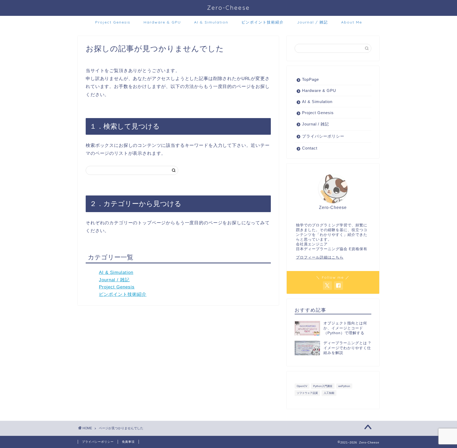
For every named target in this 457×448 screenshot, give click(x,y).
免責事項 (128, 441)
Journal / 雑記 (312, 22)
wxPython (344, 386)
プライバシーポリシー (323, 136)
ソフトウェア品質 (307, 392)
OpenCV (302, 386)
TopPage (310, 79)
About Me (351, 22)
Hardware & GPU (162, 22)
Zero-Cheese (228, 7)
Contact (309, 148)
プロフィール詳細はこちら (320, 257)
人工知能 (329, 392)
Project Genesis (112, 22)
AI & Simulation (211, 22)
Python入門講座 (322, 386)
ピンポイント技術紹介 (262, 22)
